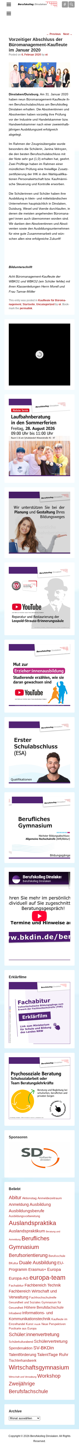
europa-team (47, 1277)
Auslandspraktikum (27, 1230)
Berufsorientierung (28, 1255)
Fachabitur (16, 1285)
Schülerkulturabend (21, 1341)
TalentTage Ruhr (52, 1354)
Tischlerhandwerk (22, 1360)
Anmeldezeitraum (50, 1198)
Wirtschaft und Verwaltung (22, 1376)
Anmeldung (19, 1204)
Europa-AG (19, 1278)
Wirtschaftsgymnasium (39, 1367)
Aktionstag (29, 1198)
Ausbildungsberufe (26, 1210)
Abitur (15, 1197)
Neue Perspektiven (53, 1324)
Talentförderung (22, 1354)
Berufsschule (56, 1256)
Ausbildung (40, 1204)
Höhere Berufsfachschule (44, 1307)
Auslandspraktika (32, 1223)
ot (46, 54)
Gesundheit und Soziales (25, 1302)
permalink (26, 308)
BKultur (13, 1263)
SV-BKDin (43, 1347)
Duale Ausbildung (37, 1262)
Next (67, 34)
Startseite (29, 304)
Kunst (29, 1324)
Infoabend (15, 1313)
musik (37, 1324)
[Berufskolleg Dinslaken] (37, 4)
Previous (53, 34)
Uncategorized (45, 304)
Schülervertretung (51, 1341)
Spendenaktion (20, 1348)
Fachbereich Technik (43, 1285)
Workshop (49, 1376)
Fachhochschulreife (42, 1297)
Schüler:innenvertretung (34, 1334)
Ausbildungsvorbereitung (24, 1216)
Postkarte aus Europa (22, 1328)
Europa (54, 1269)
